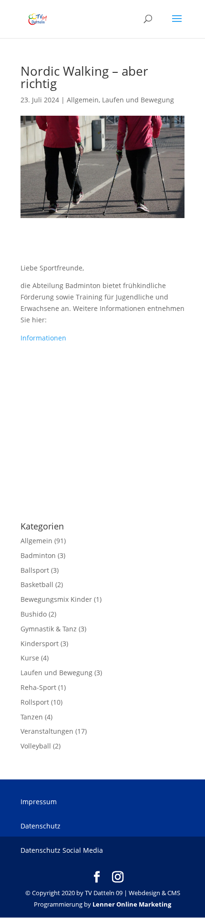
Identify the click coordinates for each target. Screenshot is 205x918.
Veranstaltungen (46, 731)
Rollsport (34, 702)
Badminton (38, 555)
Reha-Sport (38, 687)
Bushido (33, 614)
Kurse (29, 657)
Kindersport (39, 643)
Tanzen (31, 716)
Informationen (43, 337)
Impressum (38, 801)
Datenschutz (40, 825)
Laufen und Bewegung (138, 99)
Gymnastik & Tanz (48, 628)
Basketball (36, 584)
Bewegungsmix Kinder (56, 599)
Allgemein (83, 99)
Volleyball (35, 745)
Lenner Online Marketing (131, 904)
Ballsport (34, 570)
